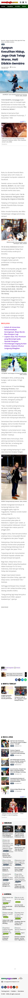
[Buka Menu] (23, 2)
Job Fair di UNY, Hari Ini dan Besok (20, 905)
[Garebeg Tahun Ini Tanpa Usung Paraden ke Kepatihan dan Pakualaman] (20, 916)
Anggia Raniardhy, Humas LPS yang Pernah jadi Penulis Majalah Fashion (6, 697)
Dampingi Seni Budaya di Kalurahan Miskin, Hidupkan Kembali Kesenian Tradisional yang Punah (18, 781)
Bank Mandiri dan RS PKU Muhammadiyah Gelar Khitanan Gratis (7, 908)
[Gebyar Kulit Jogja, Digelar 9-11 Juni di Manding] (7, 915)
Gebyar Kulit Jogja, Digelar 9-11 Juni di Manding (7, 921)
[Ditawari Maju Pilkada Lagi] (5, 790)
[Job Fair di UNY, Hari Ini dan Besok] (20, 900)
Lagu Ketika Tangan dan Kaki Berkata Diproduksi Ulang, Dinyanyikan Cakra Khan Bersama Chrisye (20, 886)
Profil (3, 44)
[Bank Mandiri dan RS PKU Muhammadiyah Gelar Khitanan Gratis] (7, 901)
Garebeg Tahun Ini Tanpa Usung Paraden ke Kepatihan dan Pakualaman (20, 923)
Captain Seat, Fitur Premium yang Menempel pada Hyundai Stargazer (15, 339)
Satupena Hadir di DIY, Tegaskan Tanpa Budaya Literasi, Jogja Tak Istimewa (21, 698)
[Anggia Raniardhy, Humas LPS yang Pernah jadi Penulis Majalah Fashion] (7, 690)
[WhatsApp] (25, 679)
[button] (20, 2)
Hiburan (6, 831)
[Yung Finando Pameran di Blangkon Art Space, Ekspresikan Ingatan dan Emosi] (7, 877)
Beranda (3, 40)
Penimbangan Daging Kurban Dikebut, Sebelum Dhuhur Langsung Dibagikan (15, 346)
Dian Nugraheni (10, 667)
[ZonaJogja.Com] (9, 2)
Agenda (6, 903)
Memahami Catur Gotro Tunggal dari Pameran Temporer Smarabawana (19, 869)
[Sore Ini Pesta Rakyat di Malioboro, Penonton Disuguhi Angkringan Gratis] (7, 862)
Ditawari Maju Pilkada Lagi (17, 789)
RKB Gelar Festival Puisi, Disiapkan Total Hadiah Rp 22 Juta (7, 835)
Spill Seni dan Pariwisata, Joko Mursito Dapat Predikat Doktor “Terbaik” (18, 742)
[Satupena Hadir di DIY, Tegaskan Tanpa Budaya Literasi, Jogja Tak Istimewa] (21, 691)
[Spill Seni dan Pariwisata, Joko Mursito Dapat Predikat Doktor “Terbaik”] (5, 743)
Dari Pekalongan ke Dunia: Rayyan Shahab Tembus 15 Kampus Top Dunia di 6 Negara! (17, 762)
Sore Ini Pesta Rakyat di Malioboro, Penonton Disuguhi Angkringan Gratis (7, 869)
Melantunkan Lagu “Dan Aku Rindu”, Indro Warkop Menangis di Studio (20, 849)
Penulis (18, 667)
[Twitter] (19, 679)
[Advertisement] (14, 24)
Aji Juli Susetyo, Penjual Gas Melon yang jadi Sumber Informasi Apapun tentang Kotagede (18, 771)
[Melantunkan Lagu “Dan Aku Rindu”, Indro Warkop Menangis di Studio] (20, 842)
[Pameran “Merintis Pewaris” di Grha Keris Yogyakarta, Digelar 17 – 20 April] (20, 931)
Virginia (4, 669)
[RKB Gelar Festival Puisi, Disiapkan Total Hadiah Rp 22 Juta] (7, 829)
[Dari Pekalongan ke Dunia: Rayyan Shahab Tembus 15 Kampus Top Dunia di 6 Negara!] (5, 762)
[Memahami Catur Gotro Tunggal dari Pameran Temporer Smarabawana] (20, 862)
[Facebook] (16, 679)
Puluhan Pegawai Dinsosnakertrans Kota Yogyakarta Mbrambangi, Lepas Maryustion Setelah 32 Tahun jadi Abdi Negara (18, 753)
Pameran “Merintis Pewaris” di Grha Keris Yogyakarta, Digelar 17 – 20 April (20, 938)
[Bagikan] (25, 67)
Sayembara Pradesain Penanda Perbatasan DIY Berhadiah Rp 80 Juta (7, 938)
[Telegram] (22, 679)
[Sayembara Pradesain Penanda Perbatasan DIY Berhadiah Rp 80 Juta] (7, 931)
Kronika (18, 694)
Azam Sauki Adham (5, 67)
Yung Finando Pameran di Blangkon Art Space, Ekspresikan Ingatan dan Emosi (7, 884)
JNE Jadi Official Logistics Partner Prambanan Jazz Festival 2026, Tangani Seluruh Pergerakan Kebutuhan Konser (20, 835)
